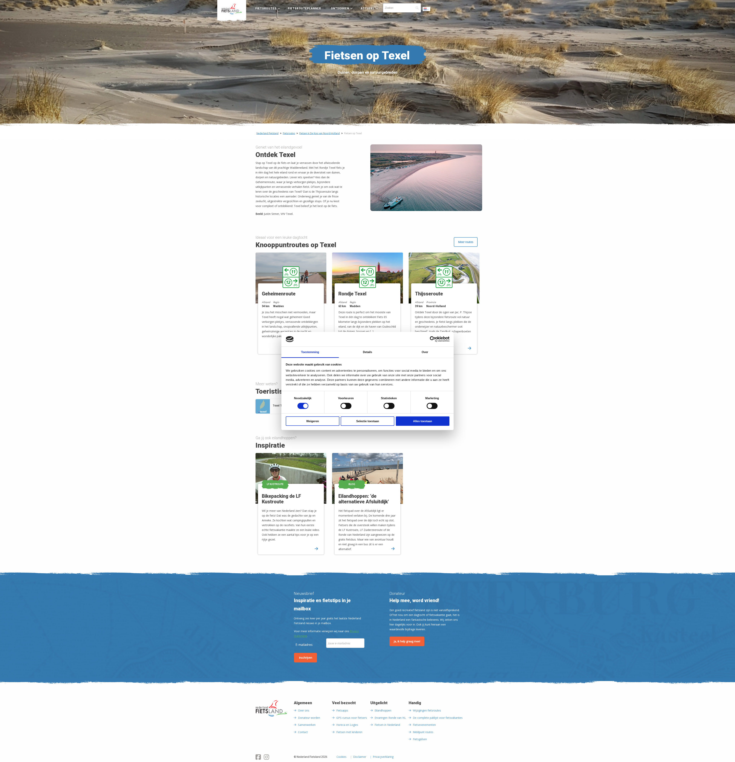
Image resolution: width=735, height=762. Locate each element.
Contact (303, 732)
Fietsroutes (266, 8)
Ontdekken (340, 8)
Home (231, 9)
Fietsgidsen (420, 739)
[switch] (346, 407)
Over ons (303, 710)
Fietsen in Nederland (387, 725)
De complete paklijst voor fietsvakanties (438, 717)
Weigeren (312, 421)
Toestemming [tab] (310, 352)
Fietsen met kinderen (349, 732)
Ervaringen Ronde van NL (390, 717)
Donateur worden (309, 717)
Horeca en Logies (347, 725)
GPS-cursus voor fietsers (351, 717)
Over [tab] (425, 352)
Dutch (427, 10)
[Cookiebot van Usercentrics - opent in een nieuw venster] (432, 339)
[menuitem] (231, 9)
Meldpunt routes (423, 732)
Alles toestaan (422, 421)
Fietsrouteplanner (304, 8)
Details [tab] (367, 352)
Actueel (368, 8)
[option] (291, 307)
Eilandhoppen (383, 710)
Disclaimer (359, 757)
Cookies (341, 757)
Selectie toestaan (367, 421)
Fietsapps (342, 710)
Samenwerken (307, 725)
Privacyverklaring (383, 757)
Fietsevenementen (424, 725)
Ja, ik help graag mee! (407, 641)
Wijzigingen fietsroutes (427, 710)
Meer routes (465, 242)
